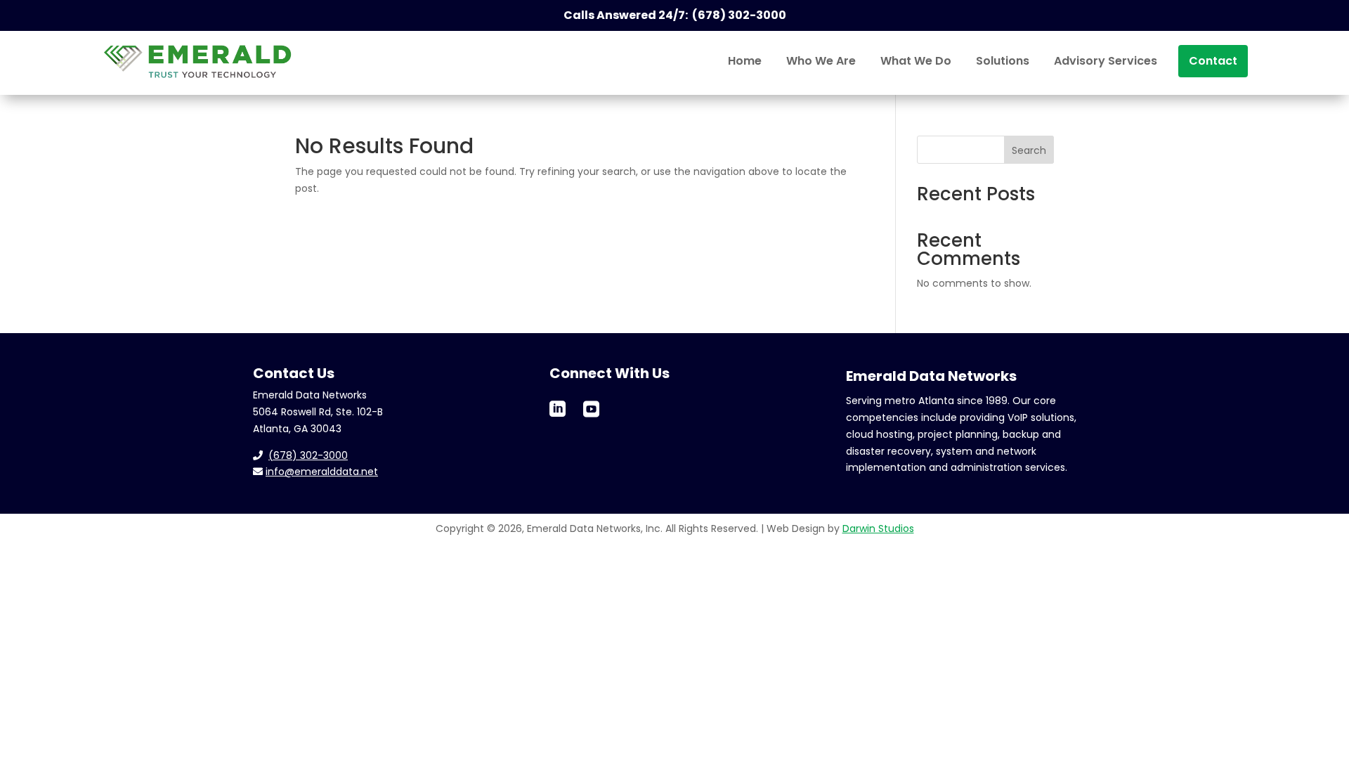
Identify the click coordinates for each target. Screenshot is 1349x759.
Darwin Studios (878, 528)
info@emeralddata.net (322, 472)
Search (1029, 150)
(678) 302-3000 (308, 455)
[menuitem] (744, 61)
